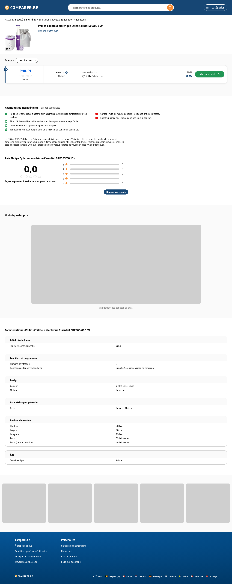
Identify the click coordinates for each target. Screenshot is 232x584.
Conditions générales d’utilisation (31, 551)
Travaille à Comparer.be (26, 561)
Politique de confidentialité (28, 556)
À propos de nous (23, 545)
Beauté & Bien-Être (25, 19)
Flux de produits (69, 556)
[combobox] (121, 7)
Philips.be (60, 72)
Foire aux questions (71, 561)
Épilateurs (80, 19)
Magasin (61, 76)
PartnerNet (66, 551)
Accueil (9, 19)
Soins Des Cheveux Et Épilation (56, 19)
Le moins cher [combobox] (25, 60)
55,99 (188, 75)
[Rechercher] (170, 7)
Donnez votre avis (48, 30)
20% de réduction (89, 72)
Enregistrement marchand (73, 545)
